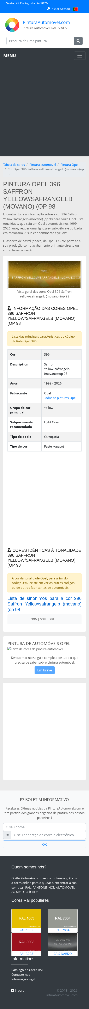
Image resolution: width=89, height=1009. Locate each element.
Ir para (19, 990)
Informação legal (23, 979)
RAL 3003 (26, 954)
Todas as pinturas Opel (60, 398)
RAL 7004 (63, 930)
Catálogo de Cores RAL (27, 970)
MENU (9, 55)
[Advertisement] (44, 106)
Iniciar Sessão (60, 9)
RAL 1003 (26, 930)
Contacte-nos (20, 974)
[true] (78, 41)
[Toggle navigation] (80, 55)
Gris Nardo (62, 954)
